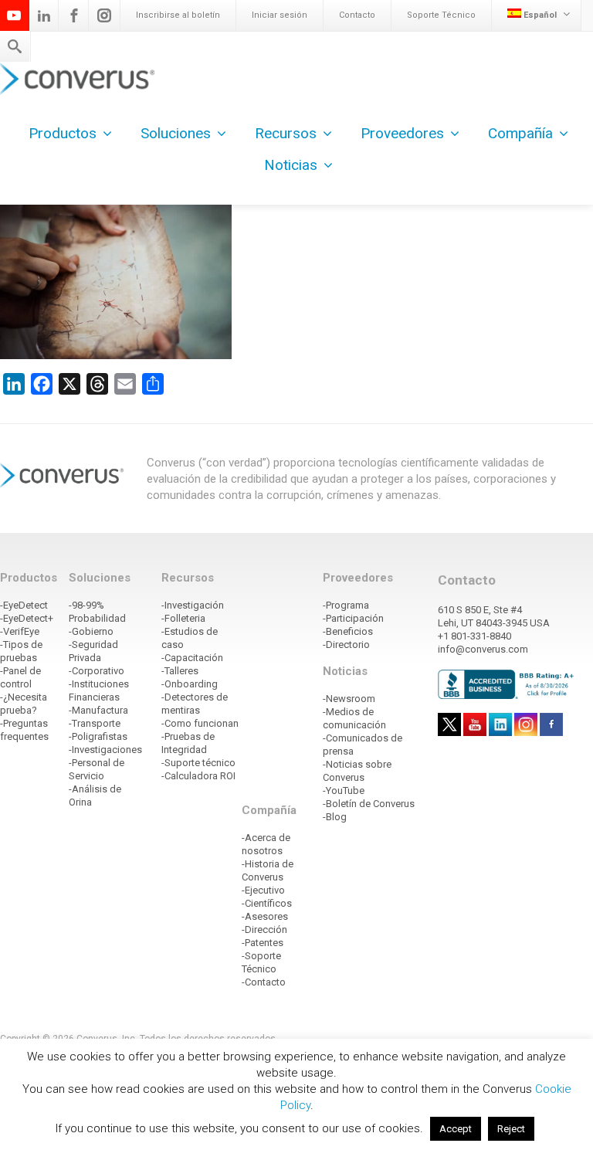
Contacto (357, 15)
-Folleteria (183, 618)
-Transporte (94, 723)
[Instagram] (104, 15)
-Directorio (346, 644)
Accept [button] (455, 1129)
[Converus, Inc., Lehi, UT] (508, 683)
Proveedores (402, 133)
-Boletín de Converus (369, 803)
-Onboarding (189, 684)
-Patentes (262, 942)
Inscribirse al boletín (178, 15)
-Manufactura (98, 710)
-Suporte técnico (198, 762)
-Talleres (179, 671)
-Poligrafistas (98, 736)
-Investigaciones (105, 749)
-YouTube (343, 790)
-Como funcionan (200, 723)
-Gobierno (91, 631)
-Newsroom (349, 698)
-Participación (353, 618)
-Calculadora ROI (198, 776)
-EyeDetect (24, 605)
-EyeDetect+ (26, 618)
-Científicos (267, 903)
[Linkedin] (44, 15)
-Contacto (264, 982)
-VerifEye (19, 631)
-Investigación (192, 605)
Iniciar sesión (279, 15)
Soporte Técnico (441, 15)
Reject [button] (511, 1129)
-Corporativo (96, 671)
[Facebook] (74, 15)
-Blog (335, 817)
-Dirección (264, 929)
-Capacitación (192, 657)
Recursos (286, 133)
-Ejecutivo (263, 890)
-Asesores (265, 916)
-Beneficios (348, 631)
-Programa (346, 605)
